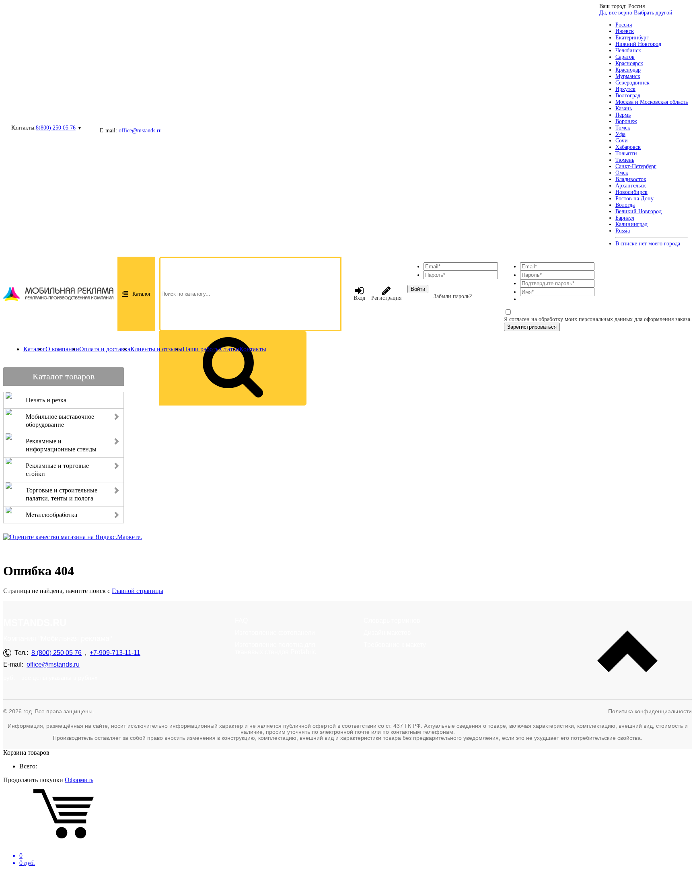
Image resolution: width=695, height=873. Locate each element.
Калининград (631, 224)
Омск (621, 173)
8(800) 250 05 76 (56, 128)
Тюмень (624, 160)
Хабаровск (628, 147)
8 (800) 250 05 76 (56, 652)
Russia (622, 231)
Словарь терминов (392, 620)
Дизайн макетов (387, 632)
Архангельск (630, 186)
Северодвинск (632, 83)
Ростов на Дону (634, 199)
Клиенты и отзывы (156, 349)
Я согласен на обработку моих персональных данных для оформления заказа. (598, 319)
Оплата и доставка (104, 349)
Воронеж (626, 121)
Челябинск (628, 50)
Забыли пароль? (453, 296)
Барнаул (624, 218)
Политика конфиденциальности (650, 711)
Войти (418, 289)
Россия (623, 25)
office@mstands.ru (140, 131)
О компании (62, 349)
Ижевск (624, 31)
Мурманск (627, 76)
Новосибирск (631, 192)
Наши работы (201, 349)
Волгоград (627, 96)
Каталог (141, 294)
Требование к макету (395, 644)
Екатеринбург (632, 38)
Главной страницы (137, 590)
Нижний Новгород (638, 44)
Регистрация (386, 298)
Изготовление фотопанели (275, 632)
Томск (622, 128)
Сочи (621, 141)
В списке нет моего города (647, 244)
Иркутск (625, 89)
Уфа (620, 134)
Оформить (79, 779)
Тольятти (626, 153)
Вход (359, 298)
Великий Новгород (638, 211)
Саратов (625, 57)
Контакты (252, 349)
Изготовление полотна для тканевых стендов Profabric (275, 648)
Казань (623, 108)
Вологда (625, 205)
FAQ (241, 620)
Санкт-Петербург (635, 166)
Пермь (623, 115)
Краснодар (628, 70)
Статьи (229, 349)
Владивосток (630, 179)
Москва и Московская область (651, 102)
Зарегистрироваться (532, 327)
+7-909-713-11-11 (115, 652)
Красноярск (629, 63)
